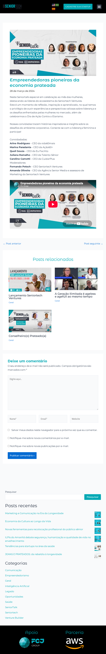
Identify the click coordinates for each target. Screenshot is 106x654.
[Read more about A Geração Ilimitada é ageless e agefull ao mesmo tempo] (76, 278)
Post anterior (12, 243)
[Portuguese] (57, 4)
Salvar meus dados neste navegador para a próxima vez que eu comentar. (54, 430)
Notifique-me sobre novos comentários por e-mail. (39, 438)
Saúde (8, 602)
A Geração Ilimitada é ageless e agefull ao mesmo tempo (75, 295)
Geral (11, 302)
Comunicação (13, 570)
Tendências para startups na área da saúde (30, 546)
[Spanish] (53, 8)
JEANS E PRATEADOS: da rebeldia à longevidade (33, 554)
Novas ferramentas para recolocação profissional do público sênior (44, 529)
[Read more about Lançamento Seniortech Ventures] (30, 279)
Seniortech (11, 612)
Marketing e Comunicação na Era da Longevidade (34, 513)
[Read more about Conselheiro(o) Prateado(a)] (30, 320)
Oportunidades (14, 596)
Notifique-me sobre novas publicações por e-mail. (39, 446)
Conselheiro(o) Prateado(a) (27, 336)
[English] (53, 4)
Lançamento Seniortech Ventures (25, 297)
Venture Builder (14, 617)
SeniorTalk (11, 607)
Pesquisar (11, 491)
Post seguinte (93, 243)
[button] (99, 6)
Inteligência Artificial (17, 586)
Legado (9, 591)
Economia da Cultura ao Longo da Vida (28, 521)
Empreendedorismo (17, 575)
